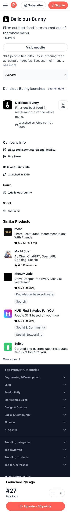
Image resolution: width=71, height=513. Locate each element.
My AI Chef (22, 251)
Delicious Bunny (27, 103)
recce (18, 229)
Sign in (60, 5)
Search (21, 301)
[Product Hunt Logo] (14, 5)
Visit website (35, 47)
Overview (10, 74)
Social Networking (29, 334)
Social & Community (30, 327)
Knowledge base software (34, 294)
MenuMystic (23, 273)
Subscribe (35, 5)
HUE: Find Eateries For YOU (34, 310)
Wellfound (14, 210)
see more (9, 65)
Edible (18, 343)
